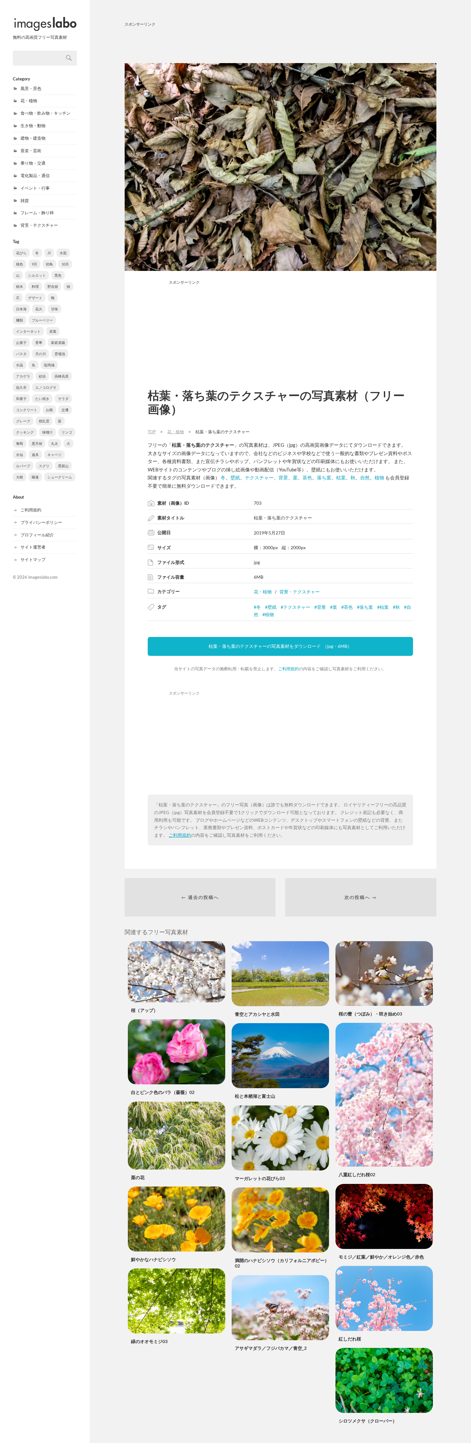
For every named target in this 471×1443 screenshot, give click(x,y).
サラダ (63, 398)
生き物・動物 (33, 125)
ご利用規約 (31, 509)
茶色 (307, 477)
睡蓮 (35, 477)
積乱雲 (44, 421)
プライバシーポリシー (41, 522)
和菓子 (21, 398)
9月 (34, 264)
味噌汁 (47, 432)
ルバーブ (23, 466)
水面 (63, 253)
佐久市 (21, 387)
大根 (19, 477)
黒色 (58, 275)
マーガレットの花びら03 (260, 1178)
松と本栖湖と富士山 (255, 1096)
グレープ (23, 421)
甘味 (54, 309)
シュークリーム (59, 477)
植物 (379, 477)
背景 (283, 477)
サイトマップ (33, 559)
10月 (65, 264)
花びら (21, 253)
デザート (35, 298)
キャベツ (54, 454)
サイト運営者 (33, 547)
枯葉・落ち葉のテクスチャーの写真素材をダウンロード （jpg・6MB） (280, 646)
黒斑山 (63, 466)
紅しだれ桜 (350, 1338)
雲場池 (59, 354)
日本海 (21, 309)
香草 (38, 342)
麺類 (19, 320)
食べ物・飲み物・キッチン (45, 113)
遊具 (35, 454)
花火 (38, 309)
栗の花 (138, 1177)
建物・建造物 (33, 138)
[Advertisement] (280, 43)
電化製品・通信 (35, 175)
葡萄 (19, 443)
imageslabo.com (43, 577)
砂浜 (42, 376)
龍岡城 (49, 365)
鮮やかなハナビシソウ (153, 1259)
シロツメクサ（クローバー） (368, 1420)
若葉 (52, 331)
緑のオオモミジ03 (149, 1341)
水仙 (19, 454)
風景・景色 (31, 88)
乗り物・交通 (33, 163)
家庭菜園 (58, 342)
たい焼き (42, 398)
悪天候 (37, 443)
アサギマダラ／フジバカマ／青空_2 (271, 1348)
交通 (65, 410)
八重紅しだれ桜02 (357, 1174)
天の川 (40, 354)
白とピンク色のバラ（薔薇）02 (162, 1092)
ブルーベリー (42, 320)
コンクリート (26, 410)
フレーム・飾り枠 (37, 212)
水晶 (19, 365)
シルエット (37, 275)
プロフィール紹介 (37, 534)
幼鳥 (49, 264)
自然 (365, 477)
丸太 (54, 443)
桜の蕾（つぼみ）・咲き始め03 (370, 1013)
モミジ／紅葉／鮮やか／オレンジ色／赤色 (381, 1257)
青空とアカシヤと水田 (257, 1014)
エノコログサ (45, 387)
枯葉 (341, 477)
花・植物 (29, 100)
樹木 (19, 286)
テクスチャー (259, 477)
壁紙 (235, 477)
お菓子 (21, 342)
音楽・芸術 (31, 150)
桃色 (19, 264)
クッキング (25, 432)
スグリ (44, 466)
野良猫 (52, 286)
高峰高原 (61, 376)
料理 (35, 286)
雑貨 (25, 200)
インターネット (28, 331)
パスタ (21, 354)
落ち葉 (324, 477)
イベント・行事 (35, 188)
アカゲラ (23, 376)
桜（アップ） (144, 1010)
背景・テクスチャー (39, 225)
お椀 (49, 410)
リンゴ (67, 432)
